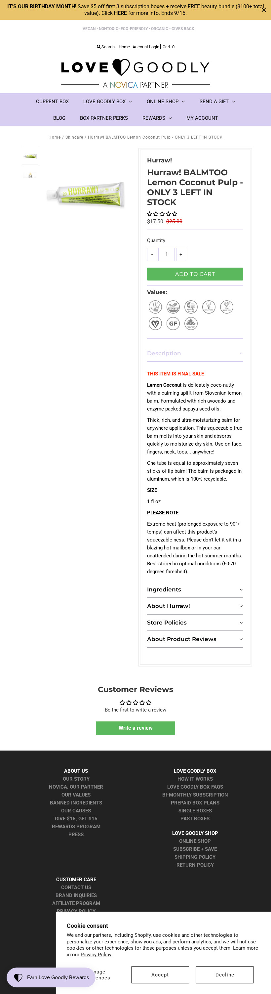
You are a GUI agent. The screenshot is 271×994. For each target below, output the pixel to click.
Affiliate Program (76, 903)
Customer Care (76, 880)
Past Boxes (195, 819)
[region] (135, 10)
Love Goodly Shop (195, 833)
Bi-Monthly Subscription (195, 795)
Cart (168, 46)
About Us (76, 771)
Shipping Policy (194, 857)
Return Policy (195, 865)
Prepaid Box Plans (195, 803)
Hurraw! (159, 160)
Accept (160, 975)
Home (55, 137)
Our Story (76, 779)
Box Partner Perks (104, 118)
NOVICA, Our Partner (76, 787)
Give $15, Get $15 (76, 819)
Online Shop (162, 102)
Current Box (52, 102)
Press (76, 835)
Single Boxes (195, 811)
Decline (224, 975)
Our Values (76, 795)
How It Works (195, 779)
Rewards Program (76, 827)
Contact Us (76, 887)
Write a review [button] (136, 728)
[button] (162, 214)
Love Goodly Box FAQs (195, 787)
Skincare (74, 137)
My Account (202, 118)
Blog (59, 118)
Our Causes (76, 811)
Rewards (153, 118)
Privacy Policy (96, 955)
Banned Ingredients (76, 803)
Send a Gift (214, 102)
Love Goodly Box (104, 102)
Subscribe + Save (195, 849)
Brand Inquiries (76, 895)
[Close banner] (264, 10)
